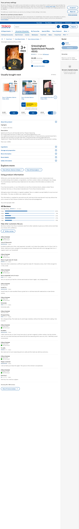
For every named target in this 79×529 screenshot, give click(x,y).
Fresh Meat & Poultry (20, 39)
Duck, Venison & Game (33, 39)
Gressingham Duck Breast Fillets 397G (48, 98)
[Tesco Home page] (6, 26)
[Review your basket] (63, 43)
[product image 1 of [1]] (14, 57)
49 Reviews (46, 54)
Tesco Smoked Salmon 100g (27, 98)
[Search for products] (58, 26)
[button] (39, 23)
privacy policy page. (51, 6)
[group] (10, 97)
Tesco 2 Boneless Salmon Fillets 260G (9, 98)
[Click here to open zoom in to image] (4, 67)
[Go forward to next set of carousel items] (55, 97)
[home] (2, 39)
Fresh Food (9, 39)
